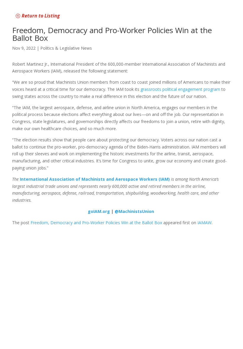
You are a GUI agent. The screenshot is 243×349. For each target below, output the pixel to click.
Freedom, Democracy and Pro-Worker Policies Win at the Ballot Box (96, 222)
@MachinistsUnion (134, 211)
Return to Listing (41, 15)
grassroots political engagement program (180, 89)
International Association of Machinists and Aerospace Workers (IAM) (95, 179)
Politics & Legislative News (66, 48)
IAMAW (204, 222)
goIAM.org (99, 211)
